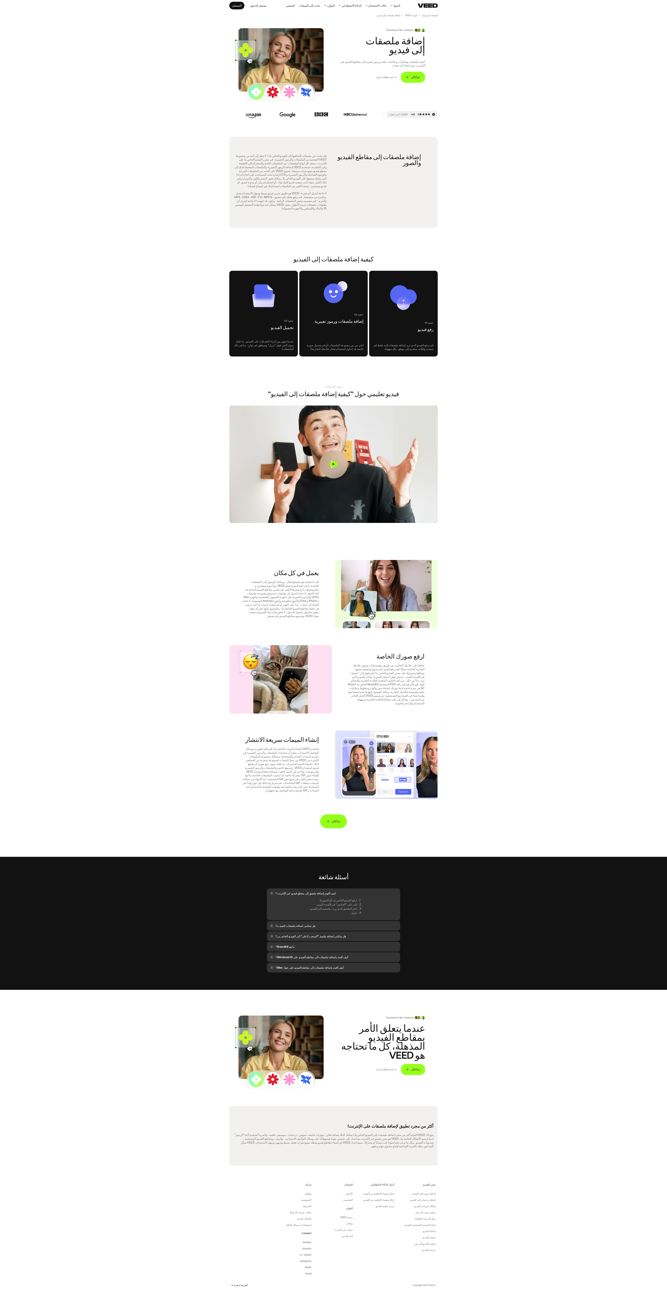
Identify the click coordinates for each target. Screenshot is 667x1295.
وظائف (307, 1193)
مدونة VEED (346, 1217)
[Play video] (333, 464)
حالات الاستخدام (377, 5)
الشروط (307, 1206)
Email (308, 1273)
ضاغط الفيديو (429, 1231)
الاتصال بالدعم (304, 1218)
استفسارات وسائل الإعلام (298, 1224)
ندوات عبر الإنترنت (343, 1229)
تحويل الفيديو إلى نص (425, 1243)
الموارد (331, 5)
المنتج (397, 5)
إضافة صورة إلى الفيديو (424, 1193)
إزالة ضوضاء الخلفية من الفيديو (378, 1199)
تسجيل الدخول (258, 5)
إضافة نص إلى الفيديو (425, 1206)
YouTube (306, 1242)
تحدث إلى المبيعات (309, 5)
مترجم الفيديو (429, 1250)
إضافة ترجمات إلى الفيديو (423, 1199)
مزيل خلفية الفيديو (385, 1206)
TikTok (307, 1267)
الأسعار (349, 1193)
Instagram (305, 1261)
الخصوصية (306, 1199)
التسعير (290, 5)
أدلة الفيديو (347, 1236)
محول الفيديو (429, 1237)
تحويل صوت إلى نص (425, 1212)
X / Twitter (305, 1254)
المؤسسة (348, 1199)
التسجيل (237, 5)
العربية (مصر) (241, 1285)
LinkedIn (306, 1248)
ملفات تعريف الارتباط (300, 1212)
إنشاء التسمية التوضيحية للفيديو (420, 1224)
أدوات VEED (411, 15)
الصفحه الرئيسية (430, 15)
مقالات (349, 1223)
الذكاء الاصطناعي (351, 5)
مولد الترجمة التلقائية (425, 1218)
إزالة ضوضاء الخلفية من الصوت (378, 1193)
